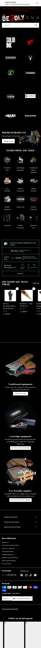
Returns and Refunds (10, 558)
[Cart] (32, 17)
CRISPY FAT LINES (20, 393)
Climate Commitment (10, 545)
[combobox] (20, 25)
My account (6, 564)
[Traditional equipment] (20, 365)
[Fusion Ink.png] (10, 96)
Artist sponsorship (9, 561)
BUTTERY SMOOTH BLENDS (20, 448)
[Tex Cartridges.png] (30, 42)
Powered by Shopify (10, 609)
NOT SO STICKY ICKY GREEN (20, 500)
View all (36, 283)
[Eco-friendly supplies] (20, 472)
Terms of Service (8, 548)
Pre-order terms (8, 551)
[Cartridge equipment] (20, 417)
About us (5, 542)
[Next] (37, 145)
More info (20, 273)
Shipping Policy (8, 555)
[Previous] (32, 145)
